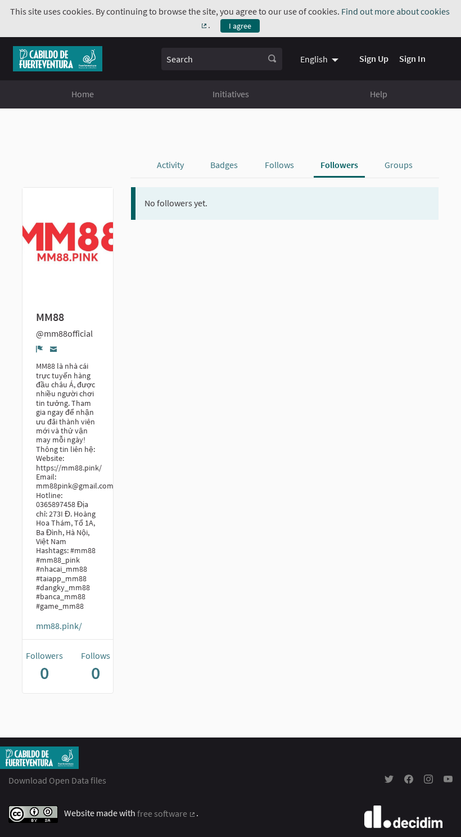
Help (378, 93)
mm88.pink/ (59, 625)
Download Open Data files (57, 780)
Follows (279, 164)
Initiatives (231, 93)
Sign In (412, 58)
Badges (224, 164)
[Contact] (53, 348)
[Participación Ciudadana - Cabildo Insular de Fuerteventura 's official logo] (57, 58)
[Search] (272, 59)
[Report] (39, 348)
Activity (170, 164)
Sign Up (373, 58)
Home (82, 93)
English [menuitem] (314, 59)
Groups (399, 164)
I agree (240, 26)
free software (166, 813)
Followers (339, 164)
